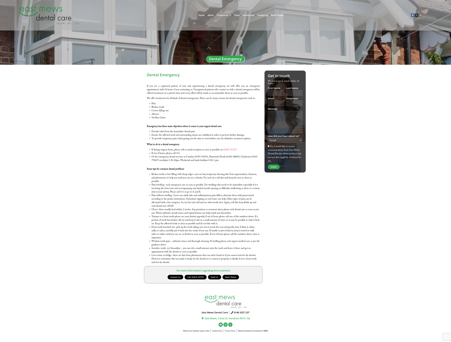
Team (236, 15)
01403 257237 (230, 150)
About (211, 15)
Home (201, 15)
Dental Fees (248, 15)
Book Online (277, 15)
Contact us (262, 15)
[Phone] (420, 15)
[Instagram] (416, 15)
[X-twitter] (230, 325)
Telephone (292, 98)
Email (271, 98)
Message (273, 109)
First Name (274, 88)
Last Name (292, 88)
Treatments (222, 15)
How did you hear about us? (283, 136)
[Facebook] (412, 15)
